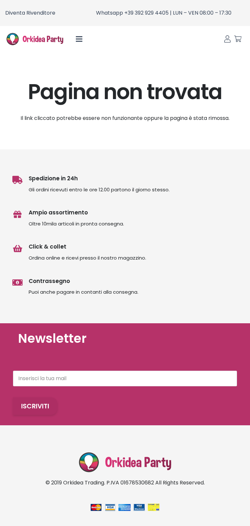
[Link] (227, 39)
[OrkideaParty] (34, 38)
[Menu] (79, 39)
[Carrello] (237, 39)
